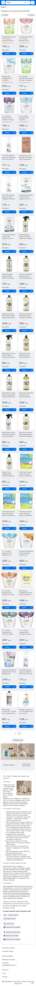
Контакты (5, 970)
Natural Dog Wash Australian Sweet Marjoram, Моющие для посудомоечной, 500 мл (8, 277)
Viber (5, 915)
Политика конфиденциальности (9, 964)
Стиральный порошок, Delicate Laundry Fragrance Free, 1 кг (26, 197)
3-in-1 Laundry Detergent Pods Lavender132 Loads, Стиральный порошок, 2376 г (26, 634)
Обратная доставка (8, 959)
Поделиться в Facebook (13, 932)
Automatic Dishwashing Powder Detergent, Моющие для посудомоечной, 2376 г (26, 554)
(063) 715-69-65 (13, 915)
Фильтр (32, 15)
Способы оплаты (7, 951)
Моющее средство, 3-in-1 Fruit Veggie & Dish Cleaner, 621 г (26, 711)
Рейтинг (5, 15)
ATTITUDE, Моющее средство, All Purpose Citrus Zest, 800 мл (8, 157)
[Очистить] (28, 2)
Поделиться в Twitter (12, 935)
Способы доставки (8, 948)
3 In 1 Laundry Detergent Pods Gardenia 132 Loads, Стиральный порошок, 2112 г (9, 594)
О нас (4, 973)
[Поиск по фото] (25, 2)
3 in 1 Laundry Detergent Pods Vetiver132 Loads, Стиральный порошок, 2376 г (9, 634)
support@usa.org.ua (9, 918)
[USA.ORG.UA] (3, 2)
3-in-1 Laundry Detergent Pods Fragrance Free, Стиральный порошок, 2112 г (9, 554)
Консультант (10, 923)
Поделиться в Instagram (13, 939)
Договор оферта (7, 956)
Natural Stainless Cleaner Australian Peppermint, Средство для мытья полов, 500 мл (26, 238)
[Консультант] (32, 982)
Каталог (3, 7)
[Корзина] (32, 2)
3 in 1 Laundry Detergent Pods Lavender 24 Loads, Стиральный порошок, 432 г (9, 119)
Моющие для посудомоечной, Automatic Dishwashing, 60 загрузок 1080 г (7, 80)
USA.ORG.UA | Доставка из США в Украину (18, 981)
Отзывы (4, 977)
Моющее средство (9, 765)
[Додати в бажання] (14, 53)
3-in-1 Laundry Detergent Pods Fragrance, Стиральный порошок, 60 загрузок (26, 119)
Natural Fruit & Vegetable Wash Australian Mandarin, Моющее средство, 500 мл (8, 475)
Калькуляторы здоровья (13, 927)
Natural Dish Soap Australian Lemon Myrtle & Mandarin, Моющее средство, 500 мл (25, 357)
